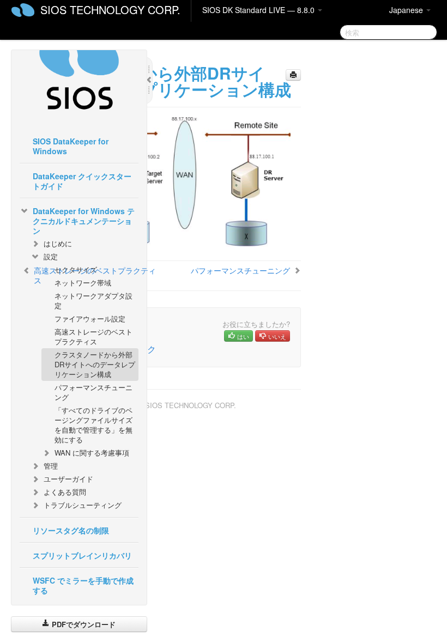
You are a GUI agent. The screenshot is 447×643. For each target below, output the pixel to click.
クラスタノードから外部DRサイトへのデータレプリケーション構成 (95, 364)
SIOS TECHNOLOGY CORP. (110, 9)
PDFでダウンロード (83, 624)
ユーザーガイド (68, 479)
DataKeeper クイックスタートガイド (82, 181)
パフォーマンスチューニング (93, 392)
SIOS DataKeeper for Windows (70, 146)
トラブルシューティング (83, 505)
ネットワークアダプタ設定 (93, 300)
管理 (51, 465)
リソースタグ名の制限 (71, 530)
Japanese (407, 9)
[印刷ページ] (293, 75)
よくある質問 (65, 492)
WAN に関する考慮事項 (92, 452)
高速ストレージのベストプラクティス (93, 336)
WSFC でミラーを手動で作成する (83, 585)
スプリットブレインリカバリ (82, 555)
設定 (51, 256)
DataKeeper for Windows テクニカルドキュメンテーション (84, 220)
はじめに (58, 243)
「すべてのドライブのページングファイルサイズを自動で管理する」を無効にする (93, 425)
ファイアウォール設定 (90, 318)
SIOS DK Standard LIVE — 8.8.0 (259, 9)
